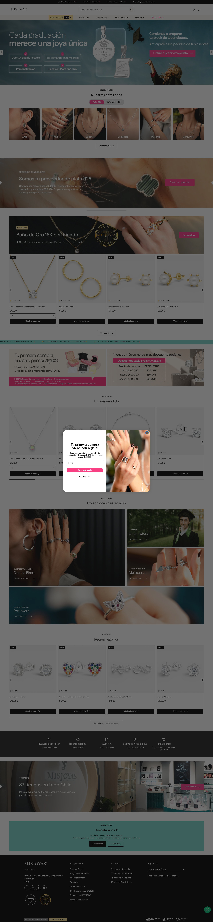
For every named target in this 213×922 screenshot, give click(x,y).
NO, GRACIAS (85, 477)
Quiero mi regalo (85, 470)
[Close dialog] (147, 433)
